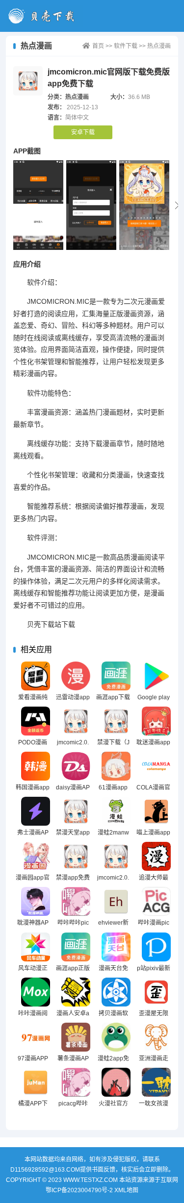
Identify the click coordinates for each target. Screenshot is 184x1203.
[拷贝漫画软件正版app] (116, 992)
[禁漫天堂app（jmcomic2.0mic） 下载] (75, 811)
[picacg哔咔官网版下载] (75, 1082)
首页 (98, 46)
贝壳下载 (44, 16)
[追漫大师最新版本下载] (156, 856)
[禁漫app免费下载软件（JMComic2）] (75, 856)
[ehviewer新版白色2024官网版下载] (116, 901)
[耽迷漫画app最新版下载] (156, 721)
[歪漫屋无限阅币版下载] (156, 992)
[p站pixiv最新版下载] (156, 947)
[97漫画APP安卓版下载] (35, 1037)
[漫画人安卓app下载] (75, 992)
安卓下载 (83, 132)
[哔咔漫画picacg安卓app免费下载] (156, 901)
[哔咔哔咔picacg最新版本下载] (75, 901)
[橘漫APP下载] (35, 1082)
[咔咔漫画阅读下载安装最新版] (35, 992)
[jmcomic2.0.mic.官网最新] (75, 721)
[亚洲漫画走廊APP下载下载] (156, 1037)
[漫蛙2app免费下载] (116, 1037)
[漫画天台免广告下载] (116, 947)
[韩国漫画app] (35, 766)
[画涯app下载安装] (116, 676)
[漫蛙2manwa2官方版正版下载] (116, 811)
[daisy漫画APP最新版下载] (75, 766)
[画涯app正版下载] (75, 947)
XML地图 (126, 1190)
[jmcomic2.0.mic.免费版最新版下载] (116, 856)
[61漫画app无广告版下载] (116, 766)
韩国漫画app (33, 787)
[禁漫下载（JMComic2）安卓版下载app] (116, 721)
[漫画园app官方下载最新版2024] (35, 856)
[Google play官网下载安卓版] (156, 676)
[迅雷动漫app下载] (75, 676)
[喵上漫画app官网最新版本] (156, 811)
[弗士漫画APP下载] (35, 811)
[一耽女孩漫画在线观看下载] (156, 1082)
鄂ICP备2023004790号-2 (79, 1190)
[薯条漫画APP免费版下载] (75, 1037)
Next (177, 205)
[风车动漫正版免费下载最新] (35, 947)
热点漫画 (159, 46)
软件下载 (125, 46)
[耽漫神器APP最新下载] (35, 901)
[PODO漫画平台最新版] (35, 721)
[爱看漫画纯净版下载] (35, 676)
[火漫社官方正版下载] (116, 1082)
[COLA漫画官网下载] (156, 766)
